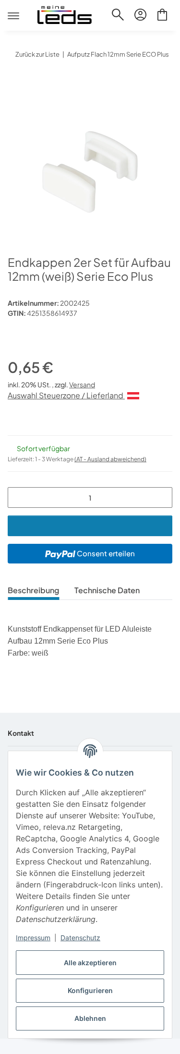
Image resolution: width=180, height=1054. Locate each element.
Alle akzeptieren (90, 962)
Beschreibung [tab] (33, 590)
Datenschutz (80, 938)
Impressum (33, 938)
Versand (82, 384)
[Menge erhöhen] (161, 497)
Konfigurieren (90, 990)
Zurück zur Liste (37, 54)
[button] (118, 16)
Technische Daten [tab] (107, 590)
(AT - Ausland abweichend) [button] (110, 459)
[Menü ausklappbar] (13, 7)
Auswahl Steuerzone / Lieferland (66, 395)
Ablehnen (90, 1018)
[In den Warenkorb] (15, 84)
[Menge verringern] (18, 497)
